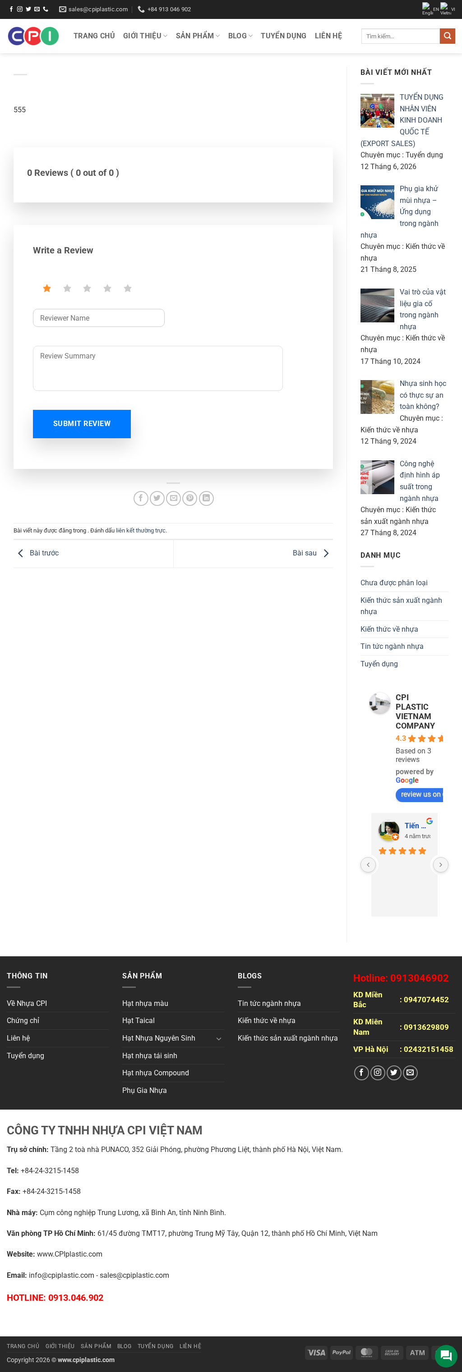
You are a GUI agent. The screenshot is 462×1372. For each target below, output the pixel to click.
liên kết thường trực (141, 530)
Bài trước (43, 553)
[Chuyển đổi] (218, 1038)
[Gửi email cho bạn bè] (173, 498)
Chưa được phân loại (394, 582)
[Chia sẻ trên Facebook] (141, 498)
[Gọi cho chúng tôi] (45, 9)
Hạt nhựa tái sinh (149, 1055)
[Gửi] (447, 36)
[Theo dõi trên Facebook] (11, 9)
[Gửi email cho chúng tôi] (37, 9)
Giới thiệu (142, 36)
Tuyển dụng (283, 36)
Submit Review (82, 424)
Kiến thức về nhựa (389, 629)
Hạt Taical (138, 1020)
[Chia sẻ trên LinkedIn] (206, 498)
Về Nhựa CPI (27, 1003)
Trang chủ (94, 36)
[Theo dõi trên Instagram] (20, 9)
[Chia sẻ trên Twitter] (157, 498)
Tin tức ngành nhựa (392, 646)
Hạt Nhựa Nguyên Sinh (158, 1038)
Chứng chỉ (23, 1020)
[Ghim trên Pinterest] (189, 498)
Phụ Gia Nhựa (144, 1090)
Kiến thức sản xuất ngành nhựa (401, 606)
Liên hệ (328, 36)
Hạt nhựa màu (145, 1003)
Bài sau (306, 553)
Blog (237, 36)
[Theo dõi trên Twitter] (28, 9)
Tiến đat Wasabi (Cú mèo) (417, 825)
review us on (421, 794)
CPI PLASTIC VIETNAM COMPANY (415, 711)
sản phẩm (195, 36)
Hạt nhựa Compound (155, 1073)
